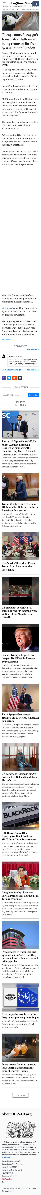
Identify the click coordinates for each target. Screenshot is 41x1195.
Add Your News (8, 1179)
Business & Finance (9, 1176)
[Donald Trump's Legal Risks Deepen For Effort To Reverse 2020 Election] (20, 638)
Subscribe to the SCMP (11, 1161)
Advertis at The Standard (12, 1170)
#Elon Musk (7, 339)
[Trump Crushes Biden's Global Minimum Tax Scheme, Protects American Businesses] (20, 487)
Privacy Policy (7, 1191)
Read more (6, 1157)
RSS (6, 1182)
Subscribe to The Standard (12, 1164)
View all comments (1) (12, 370)
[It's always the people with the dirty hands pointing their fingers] (20, 997)
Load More (20, 1095)
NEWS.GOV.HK (7, 1173)
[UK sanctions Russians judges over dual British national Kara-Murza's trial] (20, 757)
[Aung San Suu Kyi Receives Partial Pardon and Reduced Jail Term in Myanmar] (20, 875)
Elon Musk (7, 308)
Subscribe (33, 395)
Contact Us (26, 1189)
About (34, 1189)
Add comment (33, 349)
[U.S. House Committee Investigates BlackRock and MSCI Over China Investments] (20, 816)
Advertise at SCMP (9, 1167)
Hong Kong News (20, 3)
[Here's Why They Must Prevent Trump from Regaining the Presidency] (20, 546)
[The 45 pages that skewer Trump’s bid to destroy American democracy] (20, 697)
